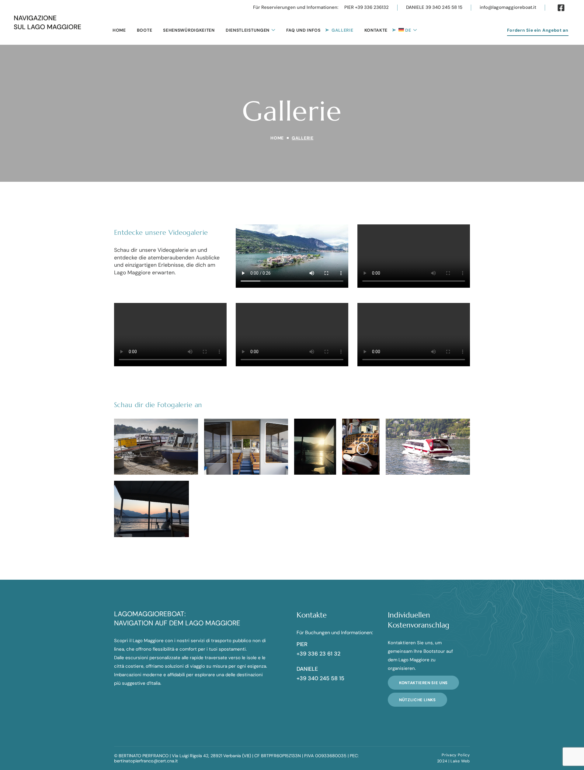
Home (277, 138)
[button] (295, 7)
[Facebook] (561, 7)
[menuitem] (407, 30)
